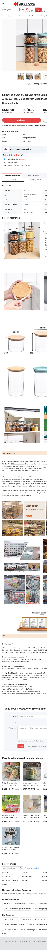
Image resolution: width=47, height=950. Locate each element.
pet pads (5, 873)
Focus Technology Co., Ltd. (28, 941)
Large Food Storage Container (14, 924)
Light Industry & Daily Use (15, 16)
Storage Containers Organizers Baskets (17, 909)
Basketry (7, 903)
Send (21, 746)
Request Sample (40, 125)
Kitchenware (26, 876)
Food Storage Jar (10, 930)
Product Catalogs (33, 868)
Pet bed (24, 880)
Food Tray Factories (10, 919)
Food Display (26, 919)
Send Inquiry (22, 120)
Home (4, 16)
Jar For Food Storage (27, 930)
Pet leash (5, 876)
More (4, 934)
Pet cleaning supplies (9, 880)
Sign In (5, 165)
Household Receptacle (32, 16)
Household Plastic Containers (25, 903)
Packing (25, 873)
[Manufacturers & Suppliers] (24, 4)
